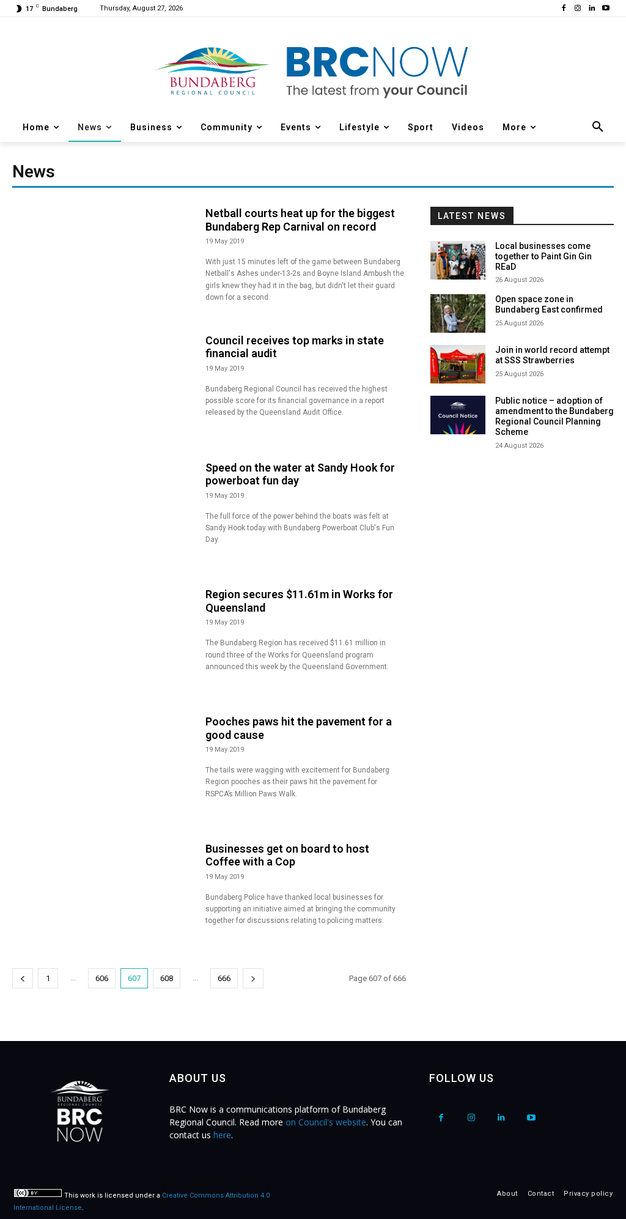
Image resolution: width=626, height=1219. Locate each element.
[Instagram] (578, 9)
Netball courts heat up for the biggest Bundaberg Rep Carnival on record (300, 220)
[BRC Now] (313, 71)
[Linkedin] (591, 9)
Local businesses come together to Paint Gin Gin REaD (543, 256)
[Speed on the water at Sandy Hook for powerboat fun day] (102, 515)
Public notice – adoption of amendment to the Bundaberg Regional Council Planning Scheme (554, 416)
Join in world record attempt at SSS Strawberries (552, 355)
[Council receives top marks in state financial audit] (102, 388)
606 (101, 978)
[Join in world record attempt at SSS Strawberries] (457, 364)
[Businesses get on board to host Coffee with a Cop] (102, 896)
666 (224, 978)
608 (166, 978)
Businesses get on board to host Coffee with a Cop (287, 855)
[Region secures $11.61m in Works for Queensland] (102, 642)
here (222, 1135)
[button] (598, 127)
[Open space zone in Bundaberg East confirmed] (457, 313)
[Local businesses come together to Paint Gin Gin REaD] (457, 260)
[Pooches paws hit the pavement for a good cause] (102, 769)
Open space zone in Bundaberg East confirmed (549, 304)
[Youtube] (605, 9)
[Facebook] (564, 9)
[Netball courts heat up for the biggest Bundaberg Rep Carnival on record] (102, 261)
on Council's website (325, 1122)
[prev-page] (22, 978)
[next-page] (253, 978)
